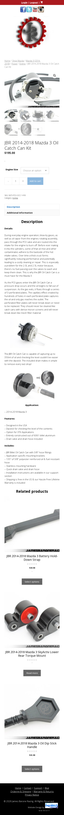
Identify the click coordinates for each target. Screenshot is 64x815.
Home (7, 60)
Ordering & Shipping (20, 791)
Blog (47, 787)
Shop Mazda (18, 60)
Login (24, 2)
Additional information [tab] (20, 212)
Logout (34, 2)
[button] (54, 75)
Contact (27, 787)
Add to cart (35, 180)
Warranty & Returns (43, 791)
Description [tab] (13, 206)
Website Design (35, 807)
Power (15, 63)
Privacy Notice (32, 794)
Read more (32, 672)
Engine (22, 63)
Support (38, 787)
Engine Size (12, 169)
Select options (32, 581)
